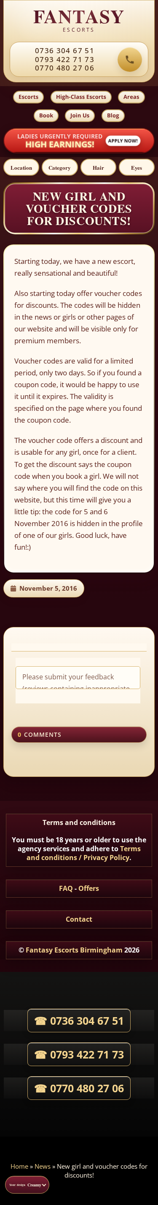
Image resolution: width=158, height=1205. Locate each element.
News (43, 1166)
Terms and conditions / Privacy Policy (84, 853)
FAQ (66, 888)
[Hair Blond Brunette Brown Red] (98, 167)
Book (46, 115)
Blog (113, 115)
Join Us (79, 115)
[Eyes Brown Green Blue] (137, 167)
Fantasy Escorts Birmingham (74, 950)
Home (19, 1166)
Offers (88, 888)
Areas (131, 96)
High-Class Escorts (81, 96)
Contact (79, 919)
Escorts (28, 96)
